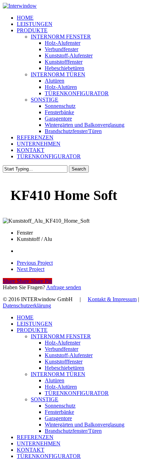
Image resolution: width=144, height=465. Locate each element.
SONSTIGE (44, 399)
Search (79, 169)
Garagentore (58, 418)
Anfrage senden (63, 287)
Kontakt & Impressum (112, 299)
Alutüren (54, 380)
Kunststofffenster (63, 362)
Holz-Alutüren (61, 387)
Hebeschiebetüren (64, 368)
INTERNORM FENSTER (61, 336)
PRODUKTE (32, 330)
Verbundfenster (61, 349)
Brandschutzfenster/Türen (73, 431)
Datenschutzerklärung (27, 305)
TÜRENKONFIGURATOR (77, 393)
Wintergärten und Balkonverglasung (84, 425)
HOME (25, 317)
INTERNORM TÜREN (58, 374)
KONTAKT (30, 450)
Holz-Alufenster (62, 343)
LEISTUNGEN (34, 324)
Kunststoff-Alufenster (69, 355)
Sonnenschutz (60, 406)
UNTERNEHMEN (38, 443)
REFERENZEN (35, 437)
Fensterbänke (59, 412)
